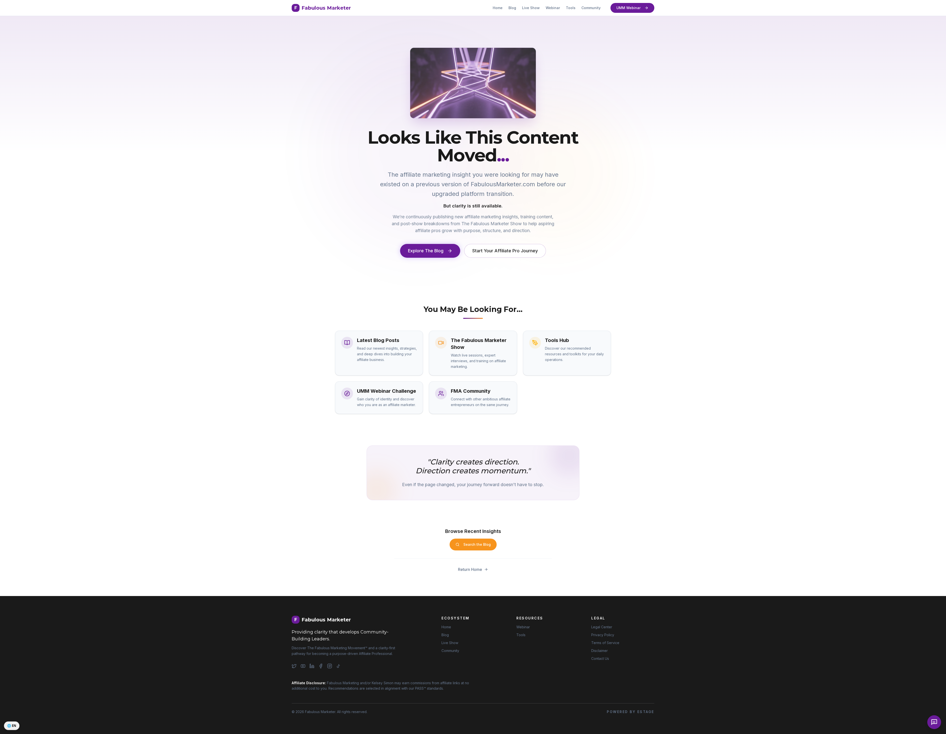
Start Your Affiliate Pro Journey (505, 250)
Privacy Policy (602, 635)
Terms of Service (605, 643)
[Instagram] (329, 666)
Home (498, 8)
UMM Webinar (628, 8)
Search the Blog (477, 544)
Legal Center (601, 627)
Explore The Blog (425, 250)
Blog (512, 8)
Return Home (470, 569)
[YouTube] (303, 666)
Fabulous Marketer (322, 8)
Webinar (553, 8)
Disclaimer (599, 651)
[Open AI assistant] (934, 722)
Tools (570, 8)
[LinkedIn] (311, 666)
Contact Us (600, 658)
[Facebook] (320, 666)
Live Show (531, 8)
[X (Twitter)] (294, 666)
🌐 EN (11, 725)
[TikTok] (338, 666)
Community (591, 8)
